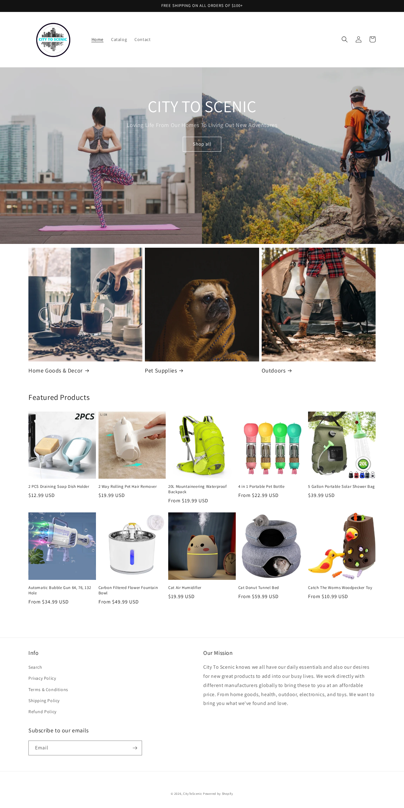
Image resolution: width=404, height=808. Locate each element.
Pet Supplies (161, 370)
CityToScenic (192, 794)
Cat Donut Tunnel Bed (258, 587)
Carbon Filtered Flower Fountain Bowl (128, 590)
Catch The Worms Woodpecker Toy (340, 587)
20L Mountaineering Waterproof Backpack (197, 489)
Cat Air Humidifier (184, 587)
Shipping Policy (44, 700)
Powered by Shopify (218, 794)
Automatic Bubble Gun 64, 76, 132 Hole (59, 590)
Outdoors (274, 370)
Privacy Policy (42, 678)
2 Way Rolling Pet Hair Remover (127, 486)
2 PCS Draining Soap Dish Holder (58, 486)
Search (35, 667)
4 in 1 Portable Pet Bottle (261, 486)
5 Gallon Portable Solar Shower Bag (341, 486)
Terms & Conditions (48, 689)
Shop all (202, 144)
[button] (345, 39)
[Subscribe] (135, 748)
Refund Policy (42, 711)
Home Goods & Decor (55, 370)
